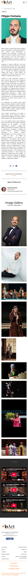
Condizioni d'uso (14, 566)
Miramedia (16, 574)
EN (26, 2)
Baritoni (24, 549)
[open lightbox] (14, 228)
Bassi (25, 552)
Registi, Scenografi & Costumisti (21, 557)
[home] (6, 2)
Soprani (3, 552)
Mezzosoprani (5, 554)
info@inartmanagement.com (10, 535)
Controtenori (22, 547)
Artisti (3, 549)
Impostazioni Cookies (14, 568)
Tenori (3, 556)
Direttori (24, 554)
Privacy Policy (14, 563)
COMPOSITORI (5, 559)
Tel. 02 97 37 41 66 (9, 534)
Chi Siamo (4, 547)
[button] (23, 2)
